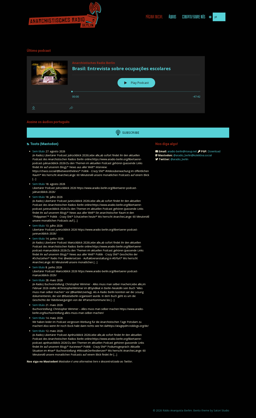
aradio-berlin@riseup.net (182, 151)
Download (214, 151)
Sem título (38, 151)
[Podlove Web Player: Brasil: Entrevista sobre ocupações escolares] (128, 84)
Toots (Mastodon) (44, 144)
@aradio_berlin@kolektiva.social (192, 155)
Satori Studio (221, 410)
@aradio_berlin (179, 159)
